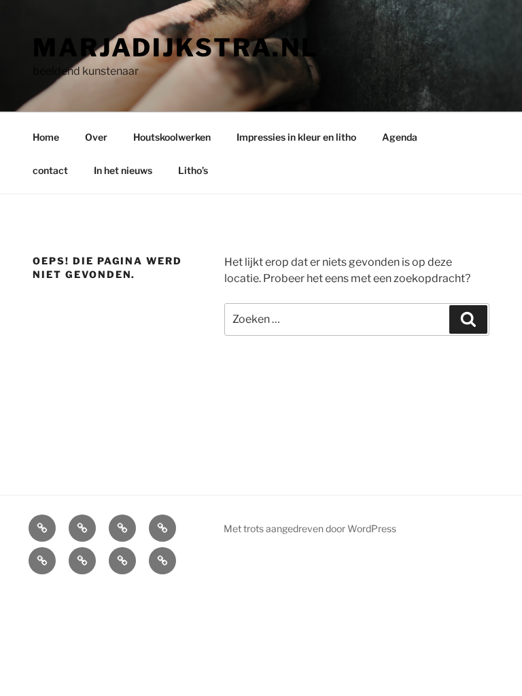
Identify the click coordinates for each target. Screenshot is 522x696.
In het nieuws (123, 170)
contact (50, 170)
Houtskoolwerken (172, 137)
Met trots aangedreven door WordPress (310, 528)
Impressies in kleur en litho (296, 137)
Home (46, 137)
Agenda (399, 137)
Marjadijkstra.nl (176, 48)
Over (96, 137)
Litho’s (193, 170)
